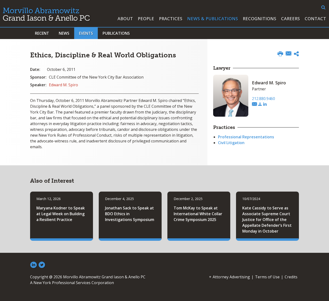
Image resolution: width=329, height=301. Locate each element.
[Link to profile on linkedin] (265, 104)
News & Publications (212, 18)
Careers (290, 18)
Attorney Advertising (231, 277)
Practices (170, 18)
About (125, 18)
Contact (315, 18)
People (146, 18)
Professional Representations (246, 137)
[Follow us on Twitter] (42, 265)
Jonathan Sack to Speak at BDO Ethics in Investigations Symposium (129, 213)
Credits (291, 277)
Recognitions (259, 18)
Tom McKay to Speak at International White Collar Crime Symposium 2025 (198, 213)
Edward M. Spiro (63, 84)
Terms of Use (267, 277)
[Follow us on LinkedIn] (33, 265)
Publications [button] (116, 33)
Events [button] (86, 33)
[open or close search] (323, 7)
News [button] (64, 33)
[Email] (288, 54)
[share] (296, 54)
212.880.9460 (263, 98)
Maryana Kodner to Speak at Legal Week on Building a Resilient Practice (60, 213)
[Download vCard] (260, 104)
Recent (42, 33)
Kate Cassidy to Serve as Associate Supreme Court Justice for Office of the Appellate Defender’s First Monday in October (267, 219)
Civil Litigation (231, 142)
